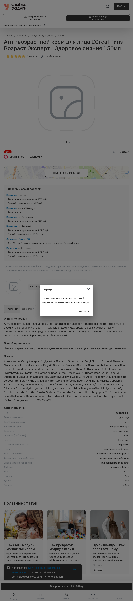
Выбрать (83, 311)
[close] (88, 289)
